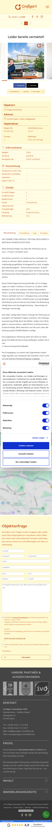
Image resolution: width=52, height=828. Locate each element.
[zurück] (5, 688)
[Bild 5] (26, 80)
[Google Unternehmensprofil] (37, 17)
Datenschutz (18, 807)
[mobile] (47, 7)
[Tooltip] (49, 821)
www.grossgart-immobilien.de (21, 734)
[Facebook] (32, 17)
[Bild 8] (42, 80)
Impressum (8, 807)
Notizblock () (14, 91)
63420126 (8, 131)
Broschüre (36, 91)
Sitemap (28, 807)
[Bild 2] (9, 80)
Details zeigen (39, 438)
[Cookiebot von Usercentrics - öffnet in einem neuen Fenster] (38, 363)
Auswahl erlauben (26, 454)
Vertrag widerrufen (26, 811)
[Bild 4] (20, 80)
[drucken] (43, 91)
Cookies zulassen (26, 446)
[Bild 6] (31, 80)
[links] (21, 23)
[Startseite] (26, 7)
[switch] (45, 413)
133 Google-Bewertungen (38, 826)
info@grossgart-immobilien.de (15, 638)
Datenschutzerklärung (20, 617)
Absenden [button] (26, 657)
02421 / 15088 (18, 17)
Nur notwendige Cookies (26, 462)
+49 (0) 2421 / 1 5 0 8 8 (17, 725)
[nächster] (46, 688)
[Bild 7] (36, 80)
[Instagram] (42, 17)
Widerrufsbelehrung (40, 807)
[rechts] (30, 23)
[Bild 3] (15, 80)
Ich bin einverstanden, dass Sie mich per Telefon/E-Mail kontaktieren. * (27, 646)
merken (26, 91)
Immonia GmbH (42, 804)
